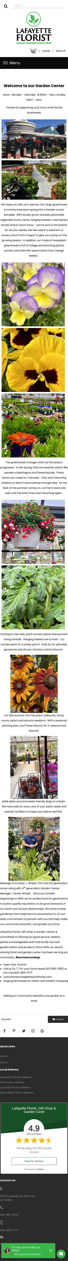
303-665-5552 (9, 1215)
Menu (14, 63)
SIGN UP (60, 51)
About (4, 1062)
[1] (5, 6)
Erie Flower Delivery (12, 1082)
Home (3, 1056)
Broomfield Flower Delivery (16, 1092)
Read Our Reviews (34, 1161)
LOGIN (46, 51)
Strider (40, 1169)
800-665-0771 (9, 1230)
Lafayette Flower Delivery (16, 1077)
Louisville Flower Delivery (15, 1087)
